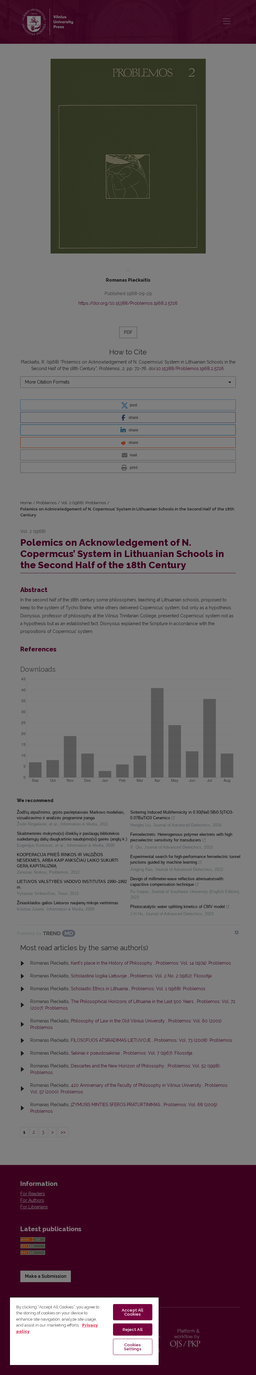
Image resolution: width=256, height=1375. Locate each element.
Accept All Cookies (132, 1312)
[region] (84, 1331)
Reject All (133, 1329)
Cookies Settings (132, 1346)
